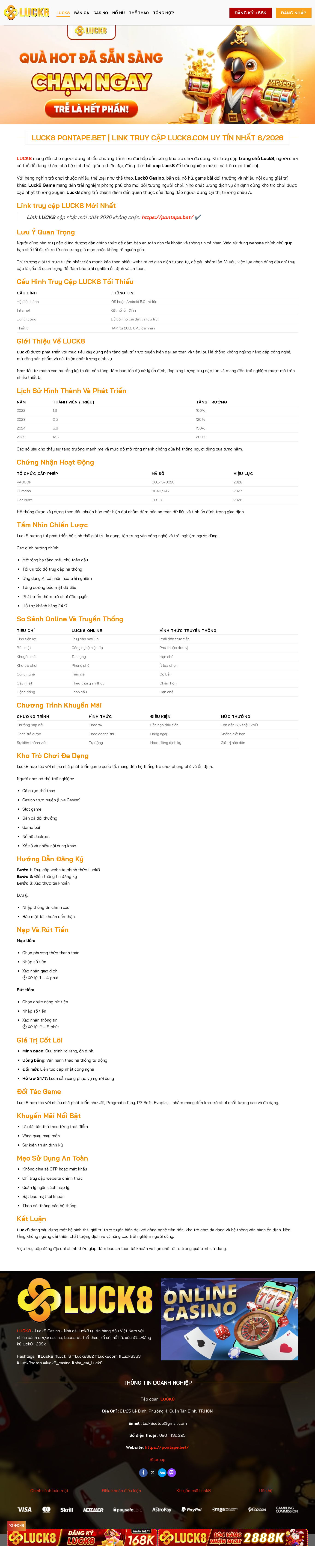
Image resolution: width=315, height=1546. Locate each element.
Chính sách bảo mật (49, 1490)
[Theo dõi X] (153, 1472)
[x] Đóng (16, 1525)
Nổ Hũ (118, 12)
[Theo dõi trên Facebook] (143, 1472)
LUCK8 (63, 12)
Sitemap (157, 1459)
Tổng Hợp (163, 12)
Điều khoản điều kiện (121, 1490)
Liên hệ (265, 1490)
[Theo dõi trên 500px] (162, 1472)
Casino (100, 12)
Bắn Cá (81, 12)
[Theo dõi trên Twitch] (171, 1472)
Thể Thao (139, 12)
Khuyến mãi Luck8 (193, 1490)
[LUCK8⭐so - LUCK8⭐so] (26, 12)
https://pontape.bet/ (167, 217)
